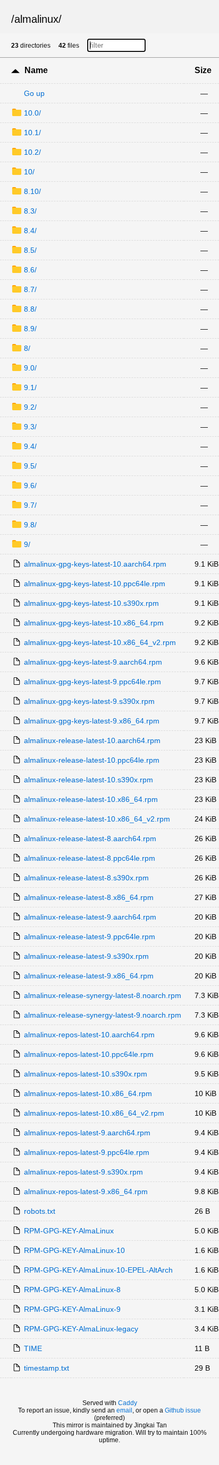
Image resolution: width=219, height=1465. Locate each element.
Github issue (183, 1410)
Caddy (127, 1403)
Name (36, 70)
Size (203, 70)
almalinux (36, 19)
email (124, 1410)
